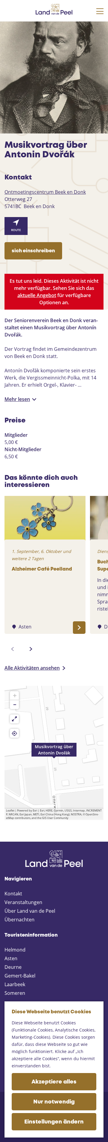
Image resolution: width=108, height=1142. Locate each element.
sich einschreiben (33, 251)
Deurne (13, 967)
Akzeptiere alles (54, 1082)
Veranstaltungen (23, 902)
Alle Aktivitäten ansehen (32, 668)
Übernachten (19, 919)
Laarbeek (14, 984)
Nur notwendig (54, 1102)
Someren (14, 993)
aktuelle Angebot (36, 295)
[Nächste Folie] (31, 649)
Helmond (15, 949)
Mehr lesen (17, 399)
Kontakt (13, 893)
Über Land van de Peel (29, 911)
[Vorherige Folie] (12, 649)
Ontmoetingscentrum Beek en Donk (45, 192)
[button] (54, 753)
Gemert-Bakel (19, 975)
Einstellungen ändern (54, 1122)
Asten (10, 958)
